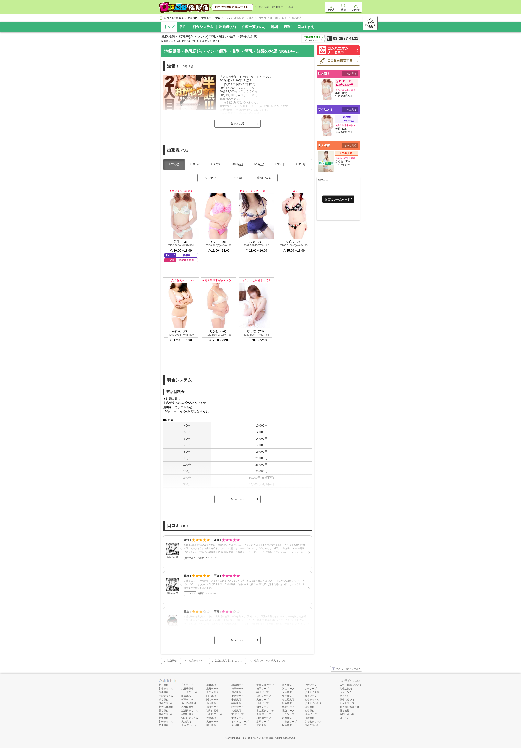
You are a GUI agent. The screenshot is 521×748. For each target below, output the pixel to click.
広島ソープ (311, 688)
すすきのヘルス (313, 703)
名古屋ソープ (263, 714)
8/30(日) (280, 164)
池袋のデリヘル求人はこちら (270, 660)
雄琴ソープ (262, 688)
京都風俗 (287, 717)
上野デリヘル (213, 688)
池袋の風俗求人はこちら (228, 660)
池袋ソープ (288, 710)
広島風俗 (287, 703)
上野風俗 (211, 684)
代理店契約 (346, 688)
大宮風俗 (211, 717)
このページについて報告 (348, 669)
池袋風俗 (172, 660)
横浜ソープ (311, 714)
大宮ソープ (262, 699)
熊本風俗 (287, 684)
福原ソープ (262, 692)
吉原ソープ (237, 714)
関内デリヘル (213, 699)
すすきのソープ (239, 721)
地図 (274, 27)
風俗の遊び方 (347, 699)
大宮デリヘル (213, 721)
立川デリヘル (188, 684)
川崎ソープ (262, 703)
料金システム (203, 27)
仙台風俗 (309, 710)
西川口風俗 (212, 710)
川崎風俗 (309, 717)
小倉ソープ (311, 684)
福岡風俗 (236, 703)
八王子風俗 (187, 688)
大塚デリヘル (188, 725)
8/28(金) (237, 164)
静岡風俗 (287, 695)
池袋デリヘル (196, 660)
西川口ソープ (263, 695)
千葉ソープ (288, 714)
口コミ (306, 27)
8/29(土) (259, 164)
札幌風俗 (236, 710)
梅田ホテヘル (238, 684)
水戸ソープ (262, 721)
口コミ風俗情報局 (264, 738)
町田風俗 (186, 695)
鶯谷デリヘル (166, 714)
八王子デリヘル (189, 692)
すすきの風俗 (312, 692)
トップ (169, 27)
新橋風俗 (164, 717)
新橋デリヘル (166, 721)
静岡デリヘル (238, 706)
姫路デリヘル (238, 695)
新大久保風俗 (166, 706)
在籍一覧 (253, 27)
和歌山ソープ (263, 717)
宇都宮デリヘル (313, 721)
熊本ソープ (311, 695)
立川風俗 (164, 725)
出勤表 (227, 27)
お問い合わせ (347, 714)
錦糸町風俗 (187, 714)
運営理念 (344, 695)
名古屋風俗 (288, 699)
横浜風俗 (287, 725)
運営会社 (344, 710)
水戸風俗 (261, 725)
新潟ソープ (288, 688)
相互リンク (346, 692)
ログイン (344, 717)
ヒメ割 (237, 177)
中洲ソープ (237, 717)
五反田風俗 (187, 706)
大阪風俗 (287, 692)
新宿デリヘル (166, 688)
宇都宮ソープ (289, 721)
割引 (183, 27)
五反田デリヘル (189, 710)
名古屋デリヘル (265, 710)
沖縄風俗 (236, 692)
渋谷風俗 (164, 699)
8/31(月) (301, 164)
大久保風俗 (212, 692)
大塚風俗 (186, 721)
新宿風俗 (164, 684)
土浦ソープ (288, 706)
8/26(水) (195, 164)
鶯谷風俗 (164, 710)
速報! (288, 27)
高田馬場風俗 (188, 703)
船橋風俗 (211, 703)
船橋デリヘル (213, 706)
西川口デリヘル (214, 714)
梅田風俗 (211, 725)
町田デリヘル (188, 699)
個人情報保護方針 (349, 706)
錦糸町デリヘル (189, 717)
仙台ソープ (262, 706)
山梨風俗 (309, 706)
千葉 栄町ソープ (265, 684)
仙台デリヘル (312, 699)
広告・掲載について (351, 684)
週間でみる (264, 177)
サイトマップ (347, 703)
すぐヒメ (211, 177)
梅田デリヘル (238, 688)
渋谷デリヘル (166, 703)
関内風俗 (211, 695)
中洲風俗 (236, 699)
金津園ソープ (238, 725)
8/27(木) (216, 164)
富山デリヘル (312, 725)
